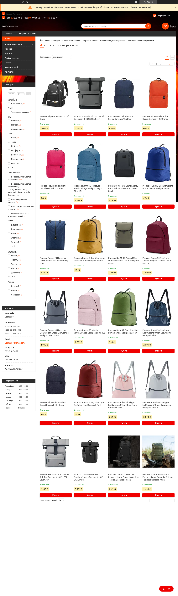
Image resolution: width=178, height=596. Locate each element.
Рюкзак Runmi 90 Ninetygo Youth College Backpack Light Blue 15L (88, 188)
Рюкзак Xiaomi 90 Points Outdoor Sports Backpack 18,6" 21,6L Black (88, 477)
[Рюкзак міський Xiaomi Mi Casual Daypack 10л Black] (56, 379)
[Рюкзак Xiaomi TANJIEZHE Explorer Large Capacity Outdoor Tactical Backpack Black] (124, 451)
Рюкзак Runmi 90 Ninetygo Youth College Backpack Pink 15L (89, 331)
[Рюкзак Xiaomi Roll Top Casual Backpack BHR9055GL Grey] (90, 93)
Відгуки (8, 53)
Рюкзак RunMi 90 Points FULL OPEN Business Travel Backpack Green (123, 260)
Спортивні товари (90, 41)
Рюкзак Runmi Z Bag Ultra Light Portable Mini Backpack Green (123, 331)
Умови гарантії (11, 67)
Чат (168, 589)
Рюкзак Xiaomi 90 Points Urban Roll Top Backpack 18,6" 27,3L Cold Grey (55, 477)
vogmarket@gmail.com (15, 343)
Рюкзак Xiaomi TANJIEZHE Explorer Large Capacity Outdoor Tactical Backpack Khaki (157, 477)
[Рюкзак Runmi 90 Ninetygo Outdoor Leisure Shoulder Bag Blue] (56, 235)
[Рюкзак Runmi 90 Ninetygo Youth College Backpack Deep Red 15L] (158, 235)
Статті (8, 63)
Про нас (8, 49)
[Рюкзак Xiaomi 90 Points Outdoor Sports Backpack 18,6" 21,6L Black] (90, 451)
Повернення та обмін (27, 34)
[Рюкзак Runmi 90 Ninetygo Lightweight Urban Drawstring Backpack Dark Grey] (56, 307)
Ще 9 (12, 246)
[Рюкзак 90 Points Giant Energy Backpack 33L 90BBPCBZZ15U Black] (124, 162)
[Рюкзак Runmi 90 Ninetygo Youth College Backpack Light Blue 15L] (90, 162)
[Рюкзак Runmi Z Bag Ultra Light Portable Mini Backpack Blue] (158, 162)
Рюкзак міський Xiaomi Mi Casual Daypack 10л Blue (121, 117)
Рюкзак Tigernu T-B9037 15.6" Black (54, 117)
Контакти (9, 72)
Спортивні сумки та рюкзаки (113, 41)
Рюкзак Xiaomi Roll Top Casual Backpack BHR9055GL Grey (89, 117)
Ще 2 (12, 167)
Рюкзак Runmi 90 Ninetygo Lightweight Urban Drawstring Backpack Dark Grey (54, 333)
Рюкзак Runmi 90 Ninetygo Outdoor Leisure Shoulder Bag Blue (54, 260)
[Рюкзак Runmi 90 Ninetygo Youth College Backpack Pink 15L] (90, 307)
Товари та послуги (13, 44)
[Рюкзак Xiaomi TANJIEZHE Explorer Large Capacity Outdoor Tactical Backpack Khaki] (158, 451)
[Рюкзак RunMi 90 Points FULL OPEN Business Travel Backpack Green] (124, 235)
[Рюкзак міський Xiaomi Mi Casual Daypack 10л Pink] (56, 162)
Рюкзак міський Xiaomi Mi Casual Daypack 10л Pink (52, 187)
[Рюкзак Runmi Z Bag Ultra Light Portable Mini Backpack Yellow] (90, 235)
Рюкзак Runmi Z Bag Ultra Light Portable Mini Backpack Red (89, 403)
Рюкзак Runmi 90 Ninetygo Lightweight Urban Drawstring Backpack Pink (122, 405)
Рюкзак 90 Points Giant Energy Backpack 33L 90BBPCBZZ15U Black (123, 188)
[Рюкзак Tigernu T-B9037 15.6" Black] (56, 93)
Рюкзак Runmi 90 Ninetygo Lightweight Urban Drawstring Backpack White (156, 405)
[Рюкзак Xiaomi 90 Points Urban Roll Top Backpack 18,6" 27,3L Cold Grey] (56, 451)
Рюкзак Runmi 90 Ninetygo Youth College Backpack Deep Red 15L (156, 260)
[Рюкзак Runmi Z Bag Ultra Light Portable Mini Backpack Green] (124, 307)
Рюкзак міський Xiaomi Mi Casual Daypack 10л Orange (155, 117)
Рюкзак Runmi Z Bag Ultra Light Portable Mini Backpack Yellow (89, 259)
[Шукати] (148, 26)
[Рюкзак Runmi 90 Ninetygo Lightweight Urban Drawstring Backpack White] (158, 379)
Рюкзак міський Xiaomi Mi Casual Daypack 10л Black (52, 403)
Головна (8, 34)
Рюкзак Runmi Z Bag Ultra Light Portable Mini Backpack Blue (157, 187)
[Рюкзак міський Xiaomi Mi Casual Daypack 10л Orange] (158, 93)
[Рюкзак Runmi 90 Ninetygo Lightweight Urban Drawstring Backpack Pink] (124, 379)
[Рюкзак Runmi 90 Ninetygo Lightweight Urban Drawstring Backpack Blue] (158, 307)
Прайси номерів (12, 58)
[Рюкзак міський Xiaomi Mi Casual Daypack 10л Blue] (124, 93)
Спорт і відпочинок (71, 41)
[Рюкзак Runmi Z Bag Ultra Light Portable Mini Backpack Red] (90, 379)
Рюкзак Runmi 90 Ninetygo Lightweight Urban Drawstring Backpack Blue (156, 333)
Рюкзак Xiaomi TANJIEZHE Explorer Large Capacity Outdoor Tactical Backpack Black (123, 477)
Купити (55, 134)
